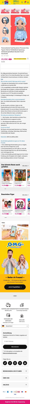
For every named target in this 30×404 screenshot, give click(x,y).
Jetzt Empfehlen (14, 287)
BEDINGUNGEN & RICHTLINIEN (12, 371)
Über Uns (6, 378)
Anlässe (6, 385)
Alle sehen (25, 165)
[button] (2, 176)
